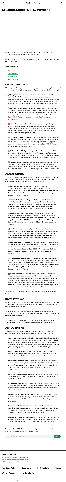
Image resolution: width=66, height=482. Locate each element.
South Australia (43, 468)
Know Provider (13, 76)
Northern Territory (28, 473)
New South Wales (8, 468)
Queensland (26, 468)
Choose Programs (14, 71)
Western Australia (8, 473)
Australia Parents (33, 3)
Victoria (58, 468)
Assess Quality (13, 74)
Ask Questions (13, 79)
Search (57, 436)
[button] (3, 3)
